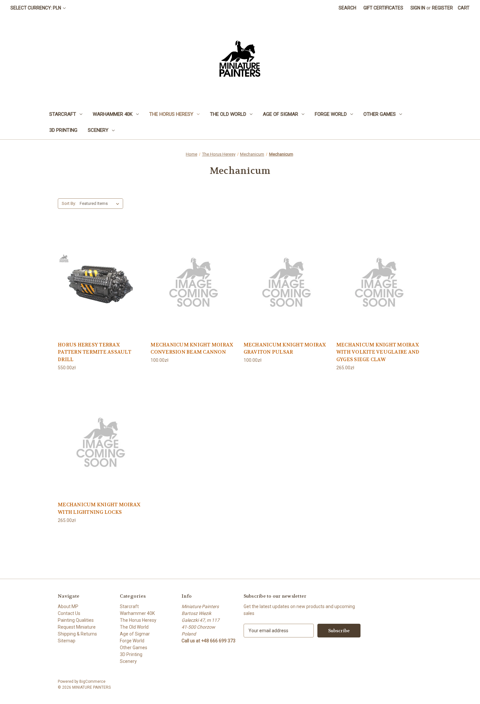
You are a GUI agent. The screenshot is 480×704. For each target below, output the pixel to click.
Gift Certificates (383, 7)
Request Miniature (77, 627)
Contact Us (69, 613)
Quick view (100, 281)
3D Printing (63, 130)
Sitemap (66, 640)
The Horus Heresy (171, 114)
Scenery (98, 130)
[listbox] (101, 203)
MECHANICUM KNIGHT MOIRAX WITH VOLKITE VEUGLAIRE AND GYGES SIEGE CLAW (378, 352)
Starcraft (62, 114)
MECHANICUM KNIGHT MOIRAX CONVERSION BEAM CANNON (192, 349)
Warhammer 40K (113, 114)
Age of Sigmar (280, 114)
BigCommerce (92, 681)
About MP (68, 606)
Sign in (417, 7)
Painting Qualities (76, 620)
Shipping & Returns (77, 633)
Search (347, 7)
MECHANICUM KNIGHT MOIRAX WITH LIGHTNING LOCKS (99, 508)
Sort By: (69, 203)
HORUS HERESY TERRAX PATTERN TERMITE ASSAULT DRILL (94, 352)
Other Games (379, 114)
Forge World (331, 114)
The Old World (228, 114)
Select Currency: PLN (36, 7)
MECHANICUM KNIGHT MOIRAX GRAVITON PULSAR (285, 349)
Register (442, 7)
